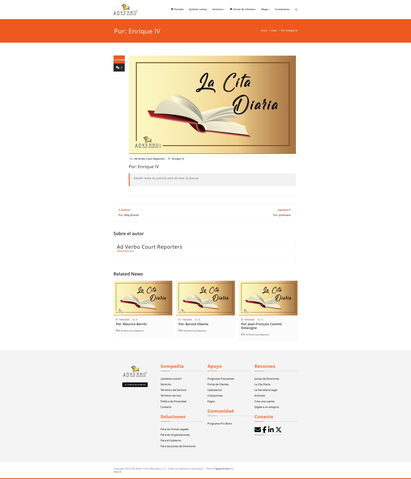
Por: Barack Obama (193, 324)
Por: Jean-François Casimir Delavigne (261, 326)
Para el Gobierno (171, 440)
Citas (274, 30)
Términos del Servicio (173, 390)
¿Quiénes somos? (171, 378)
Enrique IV (178, 158)
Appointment (222, 468)
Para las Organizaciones (175, 435)
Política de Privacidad (173, 401)
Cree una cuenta (264, 401)
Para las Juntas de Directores (178, 446)
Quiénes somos (198, 9)
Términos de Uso (171, 395)
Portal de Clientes (218, 384)
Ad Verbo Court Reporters (149, 158)
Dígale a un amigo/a (266, 407)
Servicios (166, 384)
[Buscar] (296, 9)
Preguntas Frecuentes (220, 378)
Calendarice (214, 390)
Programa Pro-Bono (219, 423)
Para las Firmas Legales (175, 429)
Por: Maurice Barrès (131, 324)
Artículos (259, 395)
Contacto (166, 407)
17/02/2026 (187, 319)
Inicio (264, 30)
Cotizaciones (215, 395)
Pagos (211, 401)
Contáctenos (282, 9)
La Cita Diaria (262, 384)
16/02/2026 (249, 319)
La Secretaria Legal (265, 390)
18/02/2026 (124, 319)
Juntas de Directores (266, 378)
